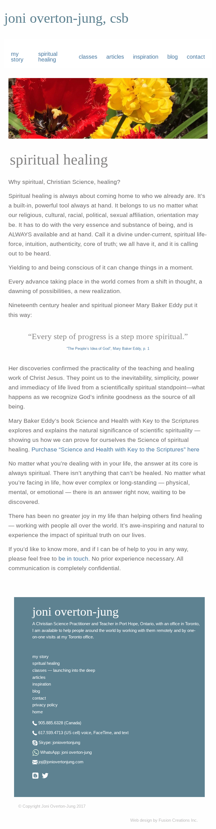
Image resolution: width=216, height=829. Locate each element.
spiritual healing (47, 57)
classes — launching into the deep (63, 670)
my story (17, 57)
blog (172, 57)
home (37, 712)
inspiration (145, 57)
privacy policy (45, 705)
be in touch (73, 558)
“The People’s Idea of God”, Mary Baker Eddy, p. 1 (108, 348)
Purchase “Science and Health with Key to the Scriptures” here (115, 449)
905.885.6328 (50, 723)
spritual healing (46, 663)
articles (115, 57)
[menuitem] (20, 56)
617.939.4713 (50, 732)
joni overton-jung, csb (66, 18)
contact (196, 57)
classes (88, 57)
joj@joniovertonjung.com (61, 762)
